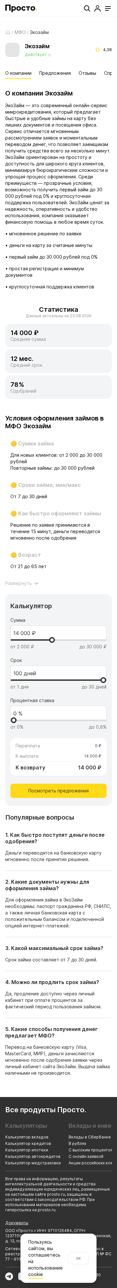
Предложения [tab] (55, 73)
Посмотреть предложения (58, 790)
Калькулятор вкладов (26, 1137)
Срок (16, 660)
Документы (16, 1222)
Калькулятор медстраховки (33, 1162)
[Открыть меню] (108, 8)
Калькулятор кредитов (28, 1143)
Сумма (17, 620)
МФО (20, 32)
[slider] (52, 640)
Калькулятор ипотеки (26, 1150)
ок (78, 1258)
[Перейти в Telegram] (9, 1276)
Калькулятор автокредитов (32, 1156)
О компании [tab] (18, 73)
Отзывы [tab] (87, 73)
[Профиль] (97, 8)
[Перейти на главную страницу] (21, 8)
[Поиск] (87, 8)
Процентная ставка (32, 700)
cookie (35, 1274)
